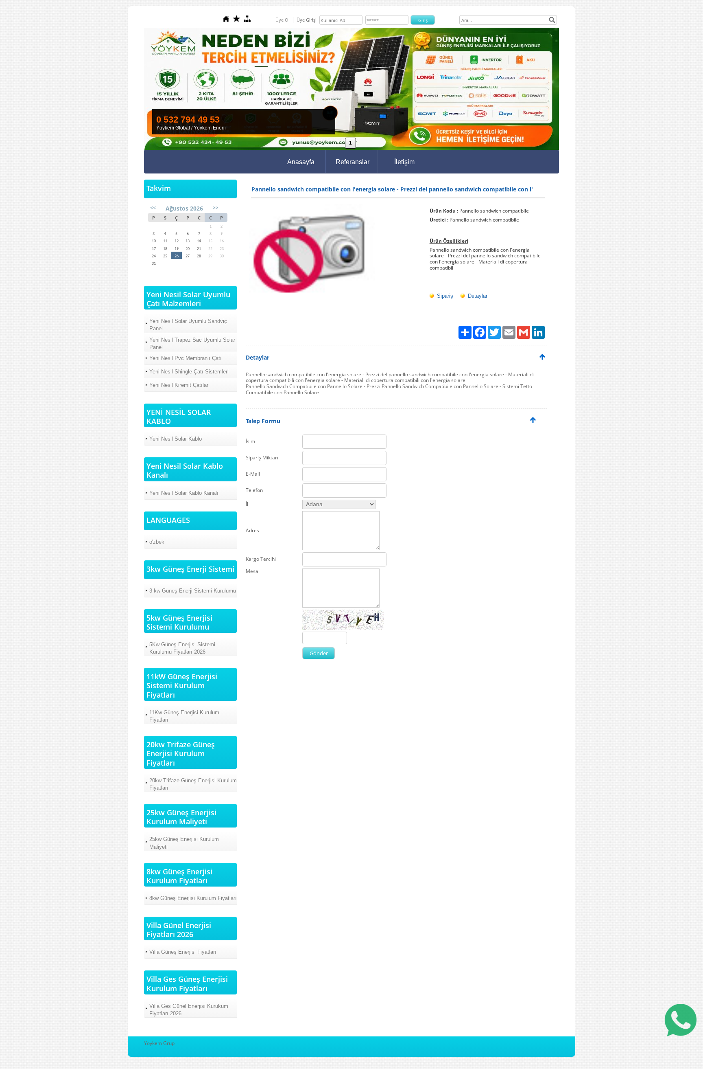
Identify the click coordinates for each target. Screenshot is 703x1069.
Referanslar (352, 161)
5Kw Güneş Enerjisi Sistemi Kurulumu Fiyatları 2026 (182, 648)
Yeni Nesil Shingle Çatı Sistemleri (189, 372)
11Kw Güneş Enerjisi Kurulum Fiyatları (184, 716)
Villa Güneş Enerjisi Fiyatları (182, 952)
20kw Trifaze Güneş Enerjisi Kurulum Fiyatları (193, 784)
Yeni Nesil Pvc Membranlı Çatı (185, 358)
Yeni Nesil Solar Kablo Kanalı (183, 493)
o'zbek (156, 542)
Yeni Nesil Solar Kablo (175, 439)
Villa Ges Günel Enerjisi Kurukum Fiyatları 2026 (188, 1009)
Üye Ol (282, 20)
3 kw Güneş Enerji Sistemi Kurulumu (192, 591)
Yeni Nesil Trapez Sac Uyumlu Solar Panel (192, 343)
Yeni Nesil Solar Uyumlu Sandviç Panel (188, 324)
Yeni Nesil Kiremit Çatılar (178, 385)
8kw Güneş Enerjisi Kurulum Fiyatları (193, 898)
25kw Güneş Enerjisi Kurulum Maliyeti (184, 842)
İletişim (404, 161)
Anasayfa (300, 161)
